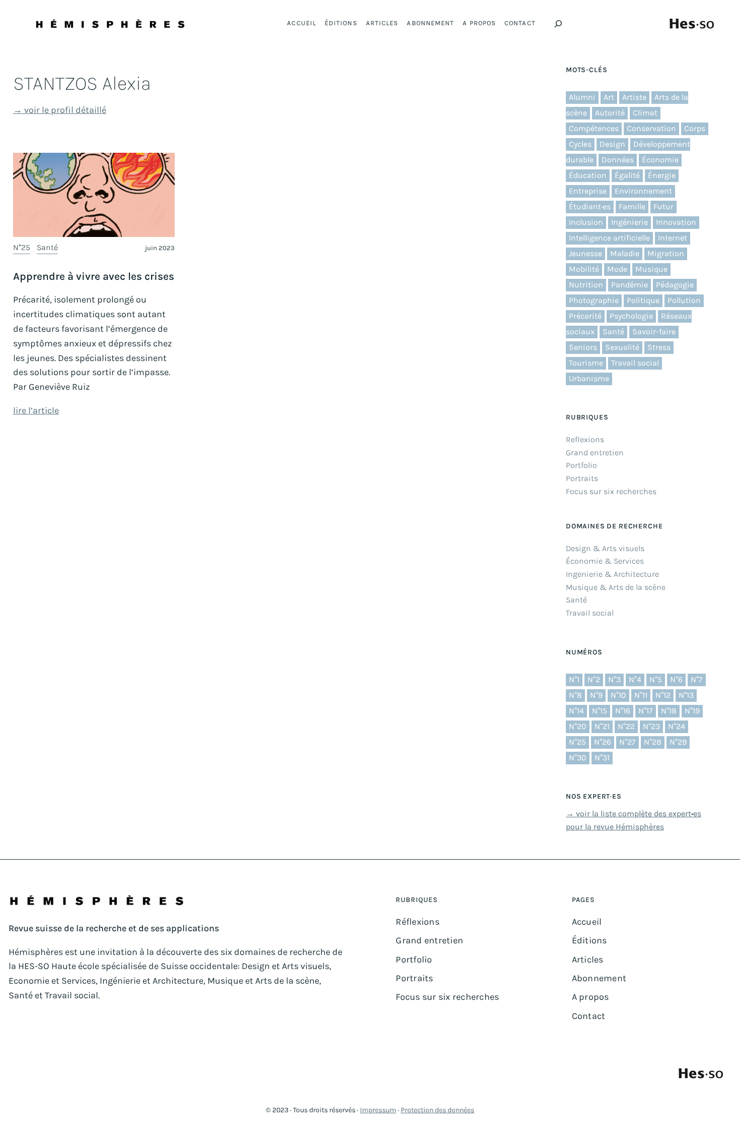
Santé (47, 247)
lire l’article (36, 410)
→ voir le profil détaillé (59, 109)
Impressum (378, 1110)
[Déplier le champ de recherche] (558, 23)
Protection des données (437, 1110)
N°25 (21, 247)
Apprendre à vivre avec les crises (93, 276)
